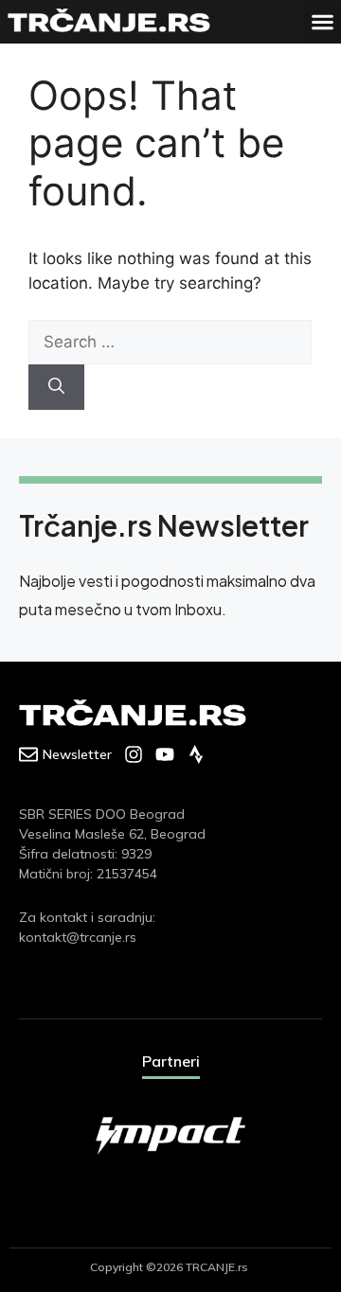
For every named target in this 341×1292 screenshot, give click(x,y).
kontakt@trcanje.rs (77, 937)
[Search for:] (170, 341)
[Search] (56, 387)
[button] (322, 22)
